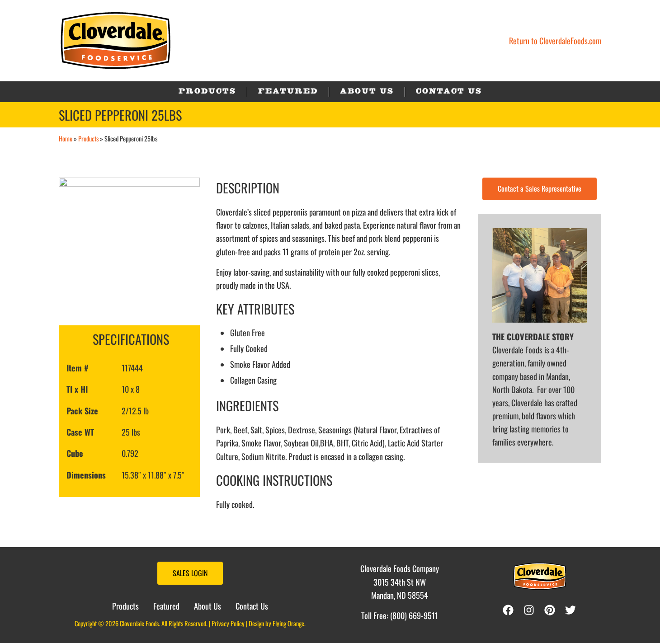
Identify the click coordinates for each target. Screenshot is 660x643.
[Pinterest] (552, 610)
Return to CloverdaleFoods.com (555, 40)
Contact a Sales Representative (539, 188)
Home (65, 138)
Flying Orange (288, 623)
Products (88, 138)
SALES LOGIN (190, 573)
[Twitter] (572, 610)
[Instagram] (531, 610)
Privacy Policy (228, 623)
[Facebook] (508, 610)
